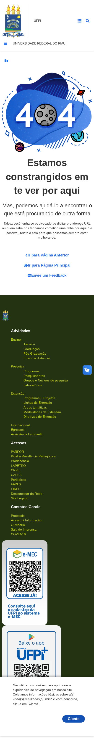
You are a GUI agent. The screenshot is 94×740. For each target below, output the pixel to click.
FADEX (16, 484)
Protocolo (18, 515)
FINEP (15, 489)
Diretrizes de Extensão (40, 416)
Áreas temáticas (35, 407)
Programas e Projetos (39, 398)
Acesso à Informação (26, 520)
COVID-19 (18, 534)
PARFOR (17, 451)
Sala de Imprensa (24, 529)
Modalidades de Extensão (42, 412)
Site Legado (19, 498)
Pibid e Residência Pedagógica (33, 456)
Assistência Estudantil (26, 434)
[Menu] (5, 43)
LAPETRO (18, 465)
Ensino (16, 339)
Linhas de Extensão (38, 402)
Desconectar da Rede (26, 493)
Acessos (18, 443)
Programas (31, 371)
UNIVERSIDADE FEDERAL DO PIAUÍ (39, 43)
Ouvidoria (18, 525)
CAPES (16, 475)
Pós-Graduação (35, 353)
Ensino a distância (37, 358)
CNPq (15, 470)
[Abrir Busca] (87, 20)
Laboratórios (33, 385)
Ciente (73, 719)
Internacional (20, 425)
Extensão (17, 393)
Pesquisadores (34, 376)
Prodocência (20, 461)
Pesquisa (17, 366)
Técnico (29, 344)
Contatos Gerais (25, 507)
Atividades (20, 331)
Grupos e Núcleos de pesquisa (46, 380)
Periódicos (18, 479)
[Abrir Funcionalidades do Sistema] (79, 21)
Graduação (32, 349)
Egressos (17, 429)
